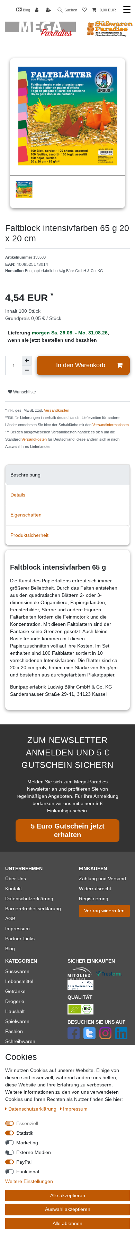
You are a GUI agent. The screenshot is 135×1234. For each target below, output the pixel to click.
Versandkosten (56, 410)
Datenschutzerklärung (29, 898)
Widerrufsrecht (95, 888)
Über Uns (15, 878)
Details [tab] (17, 495)
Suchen (70, 10)
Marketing (27, 1142)
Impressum (17, 928)
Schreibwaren (20, 1041)
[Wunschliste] (84, 10)
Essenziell (27, 1123)
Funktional (27, 1171)
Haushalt (15, 1011)
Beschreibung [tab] (25, 475)
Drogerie (14, 1001)
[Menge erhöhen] (27, 360)
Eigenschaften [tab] (26, 515)
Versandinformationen (110, 425)
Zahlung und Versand (102, 878)
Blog (26, 10)
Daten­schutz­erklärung (33, 1109)
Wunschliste (24, 392)
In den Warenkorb (80, 365)
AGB (10, 918)
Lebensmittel (19, 981)
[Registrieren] (49, 10)
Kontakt (13, 888)
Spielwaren (17, 1021)
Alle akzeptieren (67, 1195)
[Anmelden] (37, 10)
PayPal (24, 1162)
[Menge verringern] (27, 370)
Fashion (14, 1031)
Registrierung (93, 898)
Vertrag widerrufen (104, 910)
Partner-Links (20, 938)
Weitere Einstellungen (29, 1181)
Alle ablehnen (67, 1223)
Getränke (15, 991)
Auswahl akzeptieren (67, 1209)
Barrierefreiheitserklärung (33, 908)
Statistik (24, 1133)
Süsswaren (17, 971)
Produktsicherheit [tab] (29, 535)
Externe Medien (33, 1152)
